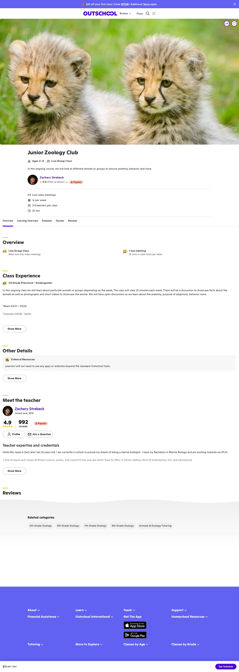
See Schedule (226, 666)
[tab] (8, 221)
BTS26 (125, 4)
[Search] (147, 13)
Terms (146, 4)
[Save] (234, 23)
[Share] (227, 23)
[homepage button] (100, 13)
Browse (124, 13)
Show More (14, 328)
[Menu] (154, 13)
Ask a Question (42, 434)
